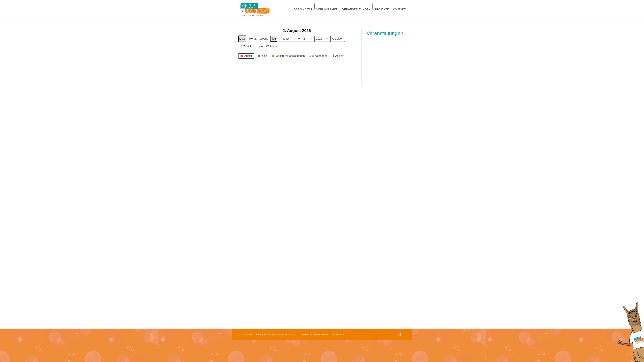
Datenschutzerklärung (314, 335)
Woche (264, 38)
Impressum (338, 335)
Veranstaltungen (385, 33)
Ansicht (338, 56)
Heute (259, 46)
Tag (274, 38)
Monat (252, 38)
